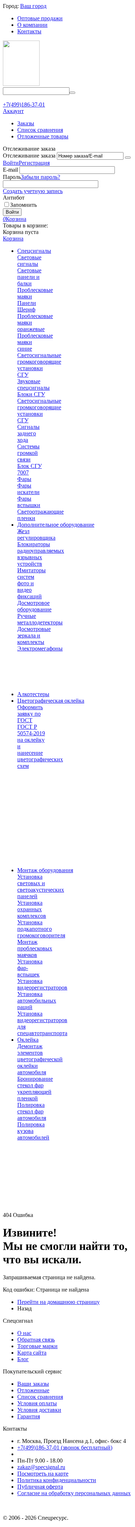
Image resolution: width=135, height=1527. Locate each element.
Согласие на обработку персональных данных (74, 1493)
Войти (11, 163)
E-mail (10, 170)
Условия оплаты (37, 1403)
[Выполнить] (128, 157)
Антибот (13, 197)
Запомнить (23, 205)
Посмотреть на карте (42, 1473)
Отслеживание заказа (29, 155)
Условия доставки (39, 1410)
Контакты (29, 31)
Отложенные (33, 1390)
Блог (23, 1359)
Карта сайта (31, 1353)
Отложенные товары (42, 136)
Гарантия (28, 1416)
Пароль (12, 177)
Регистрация (34, 163)
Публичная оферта (40, 1487)
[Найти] (72, 93)
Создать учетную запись (33, 191)
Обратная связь (36, 1339)
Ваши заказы (33, 1384)
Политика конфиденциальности (56, 1480)
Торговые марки (37, 1346)
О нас (24, 1333)
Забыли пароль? (40, 177)
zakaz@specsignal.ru (41, 1467)
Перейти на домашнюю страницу (58, 1302)
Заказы (25, 123)
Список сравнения (40, 130)
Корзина (13, 238)
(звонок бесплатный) (64, 1447)
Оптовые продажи (40, 18)
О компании (32, 25)
